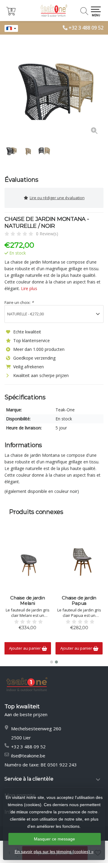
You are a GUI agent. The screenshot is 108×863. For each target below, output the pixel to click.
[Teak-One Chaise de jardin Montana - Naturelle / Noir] (54, 90)
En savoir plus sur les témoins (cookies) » (54, 851)
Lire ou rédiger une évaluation (57, 197)
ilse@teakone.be (28, 756)
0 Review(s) (47, 234)
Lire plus (29, 288)
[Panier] (11, 14)
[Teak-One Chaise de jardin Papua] (79, 562)
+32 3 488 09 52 (86, 27)
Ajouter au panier (25, 648)
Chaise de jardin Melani (27, 600)
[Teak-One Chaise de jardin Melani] (27, 562)
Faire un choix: (19, 302)
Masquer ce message (54, 839)
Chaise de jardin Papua (79, 600)
